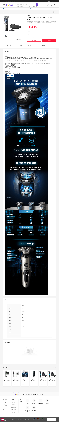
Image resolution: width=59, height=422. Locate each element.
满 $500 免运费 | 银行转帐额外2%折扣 (9, 1)
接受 (52, 419)
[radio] (27, 31)
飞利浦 (28, 15)
